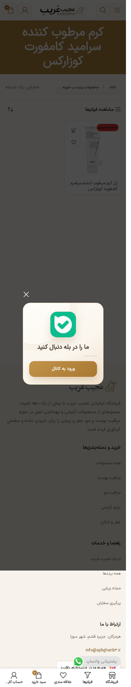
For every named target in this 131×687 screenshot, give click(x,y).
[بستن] (26, 294)
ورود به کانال (63, 368)
